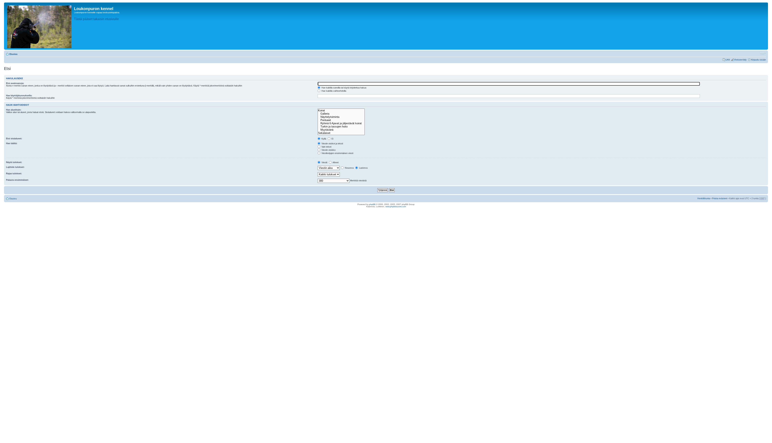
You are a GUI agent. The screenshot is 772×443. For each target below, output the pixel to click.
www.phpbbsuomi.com (395, 206)
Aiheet (335, 162)
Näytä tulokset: (14, 162)
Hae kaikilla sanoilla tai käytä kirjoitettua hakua (343, 87)
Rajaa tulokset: (14, 173)
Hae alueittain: (13, 110)
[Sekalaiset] (341, 133)
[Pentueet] (341, 120)
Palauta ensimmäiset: (17, 180)
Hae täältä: (11, 143)
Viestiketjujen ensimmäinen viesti (337, 153)
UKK (728, 59)
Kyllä (323, 138)
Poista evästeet (719, 198)
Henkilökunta (703, 198)
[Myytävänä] (341, 129)
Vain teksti (326, 147)
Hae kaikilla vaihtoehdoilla (333, 91)
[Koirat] (341, 110)
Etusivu (13, 54)
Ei (332, 138)
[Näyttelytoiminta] (341, 117)
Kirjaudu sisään (758, 59)
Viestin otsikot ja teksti (332, 143)
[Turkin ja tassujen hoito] (341, 126)
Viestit (324, 162)
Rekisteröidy (740, 59)
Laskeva (363, 168)
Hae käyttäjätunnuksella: (19, 95)
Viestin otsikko (328, 150)
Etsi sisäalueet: (14, 138)
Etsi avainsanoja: (15, 83)
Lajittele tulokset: (15, 167)
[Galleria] (341, 113)
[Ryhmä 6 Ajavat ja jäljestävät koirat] (341, 123)
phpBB (372, 204)
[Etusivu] (39, 26)
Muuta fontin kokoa (763, 53)
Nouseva (349, 168)
